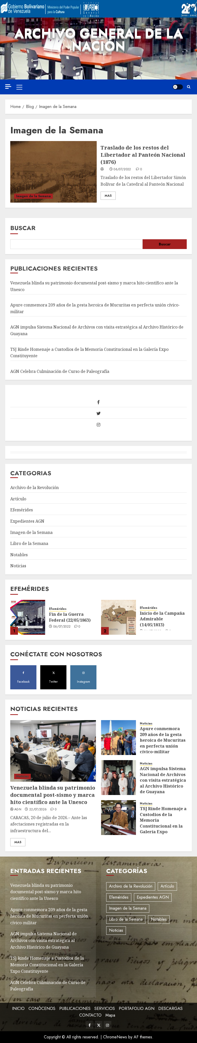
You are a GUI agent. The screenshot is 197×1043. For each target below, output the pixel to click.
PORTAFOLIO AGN (136, 1008)
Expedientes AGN (27, 521)
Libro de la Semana (29, 543)
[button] (19, 87)
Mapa (110, 1015)
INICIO (18, 1008)
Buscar (22, 227)
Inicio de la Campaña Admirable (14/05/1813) (162, 619)
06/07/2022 (122, 169)
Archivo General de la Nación (98, 39)
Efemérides (21, 510)
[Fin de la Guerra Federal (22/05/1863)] (27, 617)
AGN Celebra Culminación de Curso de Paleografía (59, 371)
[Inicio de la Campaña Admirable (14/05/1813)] (118, 617)
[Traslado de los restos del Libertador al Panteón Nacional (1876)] (53, 172)
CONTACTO (90, 1015)
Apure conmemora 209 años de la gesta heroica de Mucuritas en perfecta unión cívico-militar (162, 740)
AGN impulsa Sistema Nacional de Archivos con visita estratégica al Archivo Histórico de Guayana (163, 780)
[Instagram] (98, 425)
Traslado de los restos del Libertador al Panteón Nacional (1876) (143, 154)
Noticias (18, 566)
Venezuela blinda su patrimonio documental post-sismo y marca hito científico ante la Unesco (52, 795)
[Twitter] (98, 413)
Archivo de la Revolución (34, 487)
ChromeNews (115, 1037)
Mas (108, 195)
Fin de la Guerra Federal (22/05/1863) (70, 617)
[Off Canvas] (8, 86)
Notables (19, 555)
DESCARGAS (170, 1008)
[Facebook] (98, 402)
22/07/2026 (38, 810)
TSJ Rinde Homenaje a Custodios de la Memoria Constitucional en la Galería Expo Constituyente (163, 823)
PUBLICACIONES (75, 1008)
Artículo (18, 499)
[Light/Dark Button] (178, 87)
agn (17, 810)
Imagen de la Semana (33, 196)
